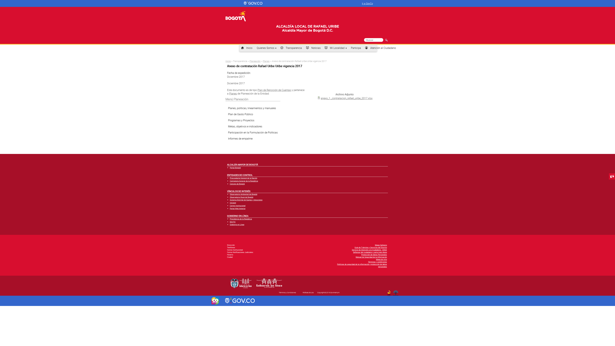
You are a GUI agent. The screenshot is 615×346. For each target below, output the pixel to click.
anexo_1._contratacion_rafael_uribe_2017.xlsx (347, 98)
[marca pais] (215, 301)
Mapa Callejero (381, 245)
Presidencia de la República (241, 219)
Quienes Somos (265, 48)
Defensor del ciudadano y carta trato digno (370, 252)
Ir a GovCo (367, 3)
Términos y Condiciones (287, 292)
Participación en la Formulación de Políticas (253, 132)
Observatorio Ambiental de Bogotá (243, 194)
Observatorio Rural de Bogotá (241, 197)
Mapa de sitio (381, 259)
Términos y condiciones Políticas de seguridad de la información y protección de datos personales (362, 264)
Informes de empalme (240, 138)
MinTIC (233, 222)
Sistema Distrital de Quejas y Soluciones (246, 200)
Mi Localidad (337, 48)
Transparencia (294, 48)
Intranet (233, 203)
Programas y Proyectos (241, 120)
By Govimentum (396, 292)
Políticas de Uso (308, 292)
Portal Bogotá (235, 167)
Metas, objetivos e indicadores (245, 126)
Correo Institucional (238, 205)
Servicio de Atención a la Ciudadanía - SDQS (369, 250)
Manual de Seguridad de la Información (371, 257)
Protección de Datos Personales (374, 254)
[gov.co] (253, 3)
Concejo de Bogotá (237, 184)
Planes (266, 61)
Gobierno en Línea (237, 224)
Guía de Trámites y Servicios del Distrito (371, 247)
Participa (356, 48)
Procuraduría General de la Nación (243, 178)
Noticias (316, 48)
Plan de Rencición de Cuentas (274, 90)
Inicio (249, 48)
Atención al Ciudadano (383, 48)
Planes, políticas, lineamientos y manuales (252, 108)
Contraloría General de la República (244, 181)
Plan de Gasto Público (240, 114)
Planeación (255, 61)
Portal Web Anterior (238, 208)
